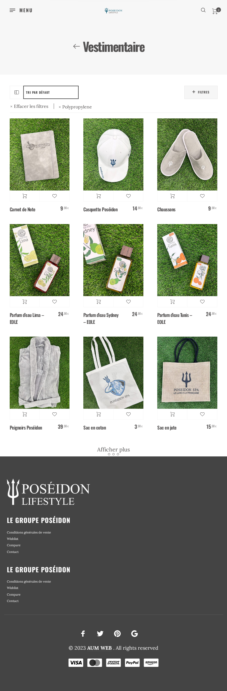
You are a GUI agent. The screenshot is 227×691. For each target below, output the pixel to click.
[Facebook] (83, 633)
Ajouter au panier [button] (25, 196)
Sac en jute (167, 427)
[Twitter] (100, 633)
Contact (13, 552)
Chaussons (166, 209)
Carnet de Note (22, 209)
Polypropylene (77, 107)
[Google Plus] (134, 633)
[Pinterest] (117, 633)
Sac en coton (94, 427)
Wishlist (12, 539)
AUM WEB (99, 648)
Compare (13, 545)
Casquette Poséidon (100, 209)
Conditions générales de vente (29, 532)
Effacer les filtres (31, 106)
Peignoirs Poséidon (26, 427)
